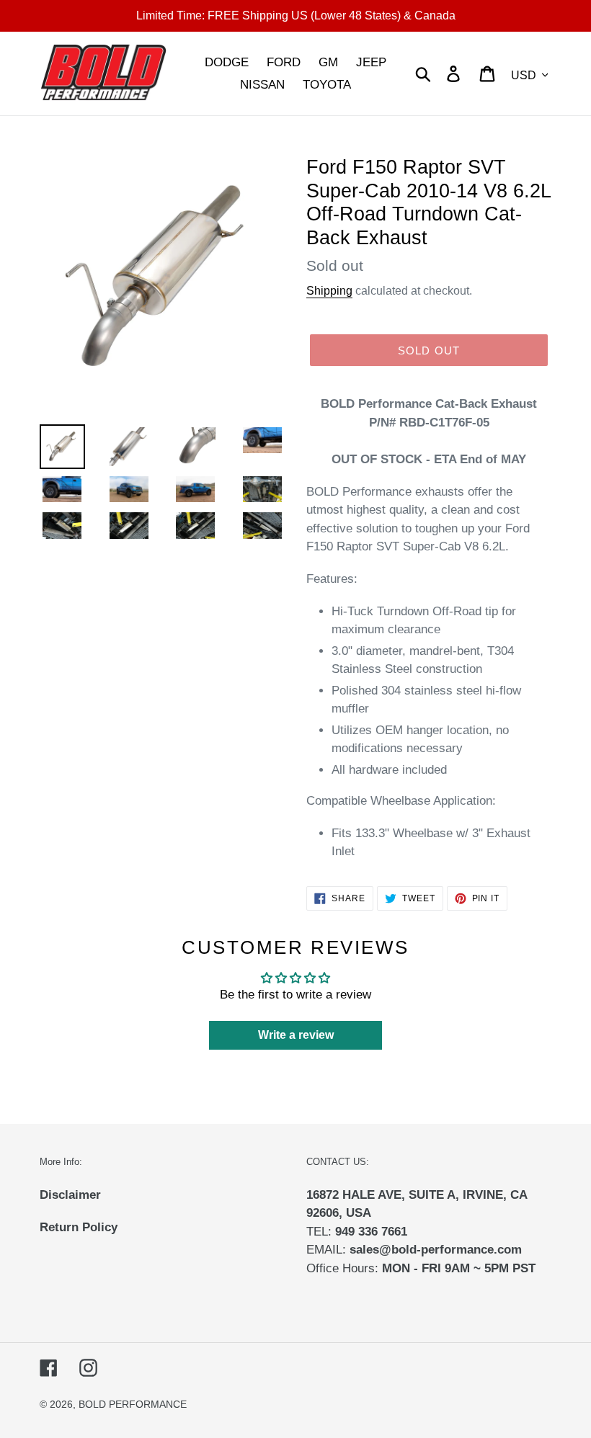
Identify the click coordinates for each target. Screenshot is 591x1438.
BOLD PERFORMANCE (133, 1404)
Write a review (296, 1035)
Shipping (329, 291)
